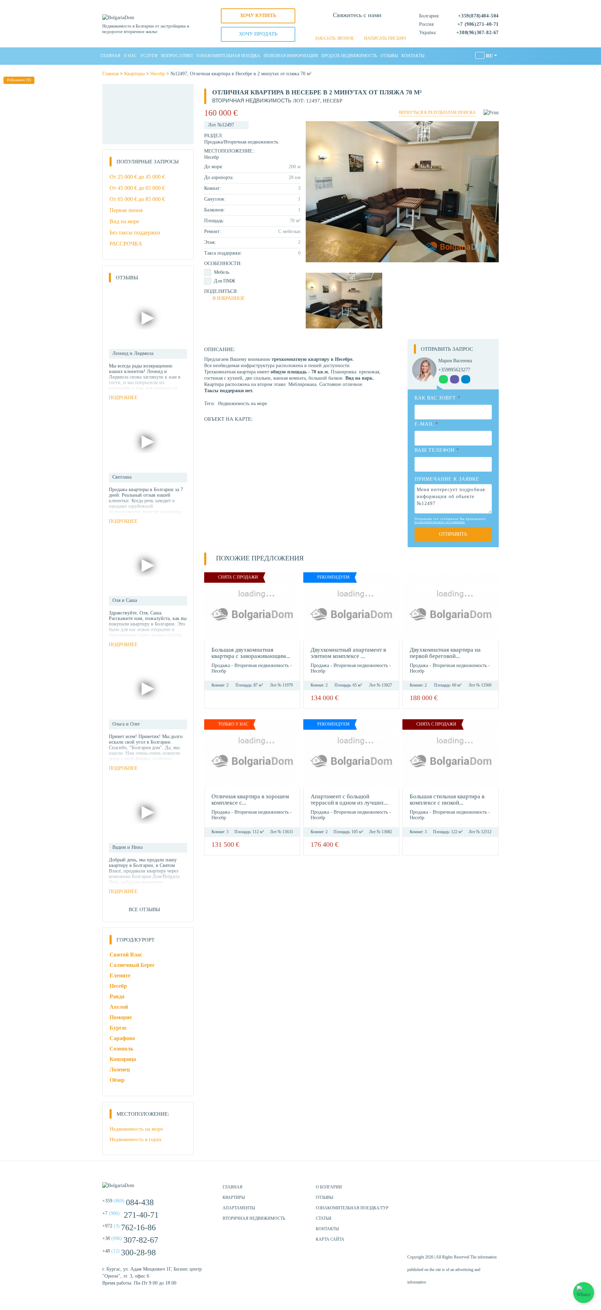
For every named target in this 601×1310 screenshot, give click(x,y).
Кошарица (123, 1059)
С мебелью (289, 231)
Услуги (149, 55)
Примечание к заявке (447, 479)
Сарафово (122, 1038)
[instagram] (474, 1190)
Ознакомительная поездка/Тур (352, 1208)
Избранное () (19, 80)
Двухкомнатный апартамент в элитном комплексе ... (348, 652)
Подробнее (123, 397)
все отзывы (144, 909)
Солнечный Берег (132, 965)
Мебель (221, 272)
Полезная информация (291, 55)
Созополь (121, 1049)
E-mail (426, 424)
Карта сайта (330, 1239)
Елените (120, 975)
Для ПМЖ (224, 281)
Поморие (121, 1017)
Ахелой (119, 1007)
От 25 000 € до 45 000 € (137, 177)
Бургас (118, 1028)
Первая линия (126, 210)
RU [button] (489, 56)
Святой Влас (126, 955)
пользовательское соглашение (440, 522)
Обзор (117, 1080)
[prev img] (211, 606)
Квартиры (134, 73)
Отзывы (389, 55)
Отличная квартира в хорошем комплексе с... (250, 799)
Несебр (157, 73)
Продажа (213, 142)
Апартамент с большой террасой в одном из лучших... (349, 799)
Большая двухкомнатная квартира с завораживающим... (250, 652)
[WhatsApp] (345, 27)
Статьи (323, 1218)
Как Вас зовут (437, 398)
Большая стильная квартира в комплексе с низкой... (447, 799)
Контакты (412, 55)
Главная (110, 55)
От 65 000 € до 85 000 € (137, 199)
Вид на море (124, 221)
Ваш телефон (437, 450)
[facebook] (457, 1190)
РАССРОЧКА (126, 244)
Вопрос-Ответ (177, 55)
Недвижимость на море (242, 403)
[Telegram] (369, 27)
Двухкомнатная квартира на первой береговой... (445, 652)
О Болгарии (329, 1187)
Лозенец (120, 1069)
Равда (117, 996)
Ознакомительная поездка (228, 55)
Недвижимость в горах (136, 1139)
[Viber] (357, 27)
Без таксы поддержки (135, 232)
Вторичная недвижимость (251, 142)
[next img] (293, 606)
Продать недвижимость (349, 55)
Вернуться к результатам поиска (437, 112)
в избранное (229, 298)
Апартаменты (239, 1208)
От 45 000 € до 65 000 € (137, 188)
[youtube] (492, 1190)
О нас (130, 55)
